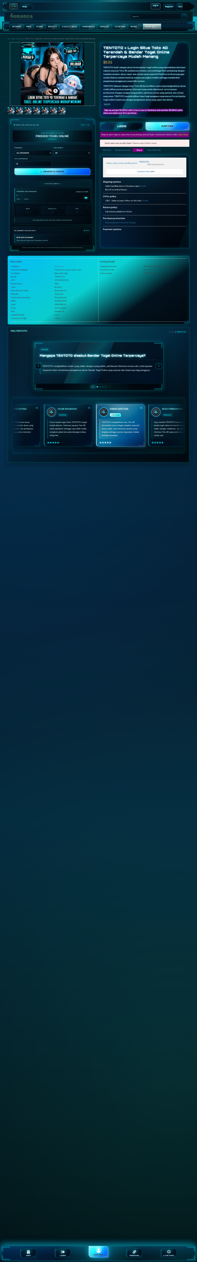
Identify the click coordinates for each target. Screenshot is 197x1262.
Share (139, 150)
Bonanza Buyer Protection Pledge (120, 222)
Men (28, 26)
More (134, 26)
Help (24, 6)
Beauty (52, 26)
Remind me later (123, 150)
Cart (180, 6)
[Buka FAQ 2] (95, 387)
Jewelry (104, 26)
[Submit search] (184, 16)
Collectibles (69, 26)
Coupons (120, 26)
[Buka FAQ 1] (91, 387)
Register (169, 6)
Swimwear (59, 266)
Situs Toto (20, 39)
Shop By (150, 26)
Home (39, 26)
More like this (154, 150)
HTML (172, 332)
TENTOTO (144, 161)
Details (143, 186)
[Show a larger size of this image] (11, 111)
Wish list (107, 150)
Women (16, 26)
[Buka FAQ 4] (103, 387)
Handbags (88, 26)
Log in (155, 5)
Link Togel (11, 39)
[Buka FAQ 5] (105, 387)
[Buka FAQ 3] (100, 387)
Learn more (183, 134)
